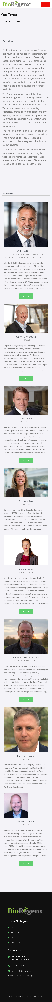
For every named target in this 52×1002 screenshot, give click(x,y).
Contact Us (15, 943)
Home (13, 927)
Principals (16, 21)
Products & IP (16, 937)
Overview (7, 21)
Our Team (14, 932)
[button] (26, 296)
